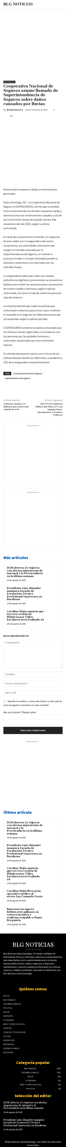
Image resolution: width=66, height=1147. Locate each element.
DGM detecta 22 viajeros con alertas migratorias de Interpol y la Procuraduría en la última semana (25, 572)
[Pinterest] (33, 123)
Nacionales (9, 82)
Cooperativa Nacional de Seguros (27, 373)
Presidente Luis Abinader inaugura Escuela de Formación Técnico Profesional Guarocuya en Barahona (24, 594)
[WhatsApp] (40, 123)
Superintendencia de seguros (17, 378)
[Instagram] (42, 980)
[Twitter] (25, 123)
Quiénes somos (33, 988)
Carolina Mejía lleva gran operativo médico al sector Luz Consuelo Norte (25, 893)
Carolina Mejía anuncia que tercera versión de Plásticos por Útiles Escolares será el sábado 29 (25, 616)
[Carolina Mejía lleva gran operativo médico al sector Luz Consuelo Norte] (51, 895)
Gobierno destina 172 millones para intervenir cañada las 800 (16, 407)
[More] (48, 123)
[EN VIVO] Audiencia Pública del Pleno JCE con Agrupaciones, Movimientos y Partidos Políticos (49, 409)
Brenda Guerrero (15, 109)
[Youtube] (36, 980)
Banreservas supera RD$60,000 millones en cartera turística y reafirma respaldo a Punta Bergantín (24, 915)
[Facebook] (17, 123)
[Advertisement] (33, 43)
